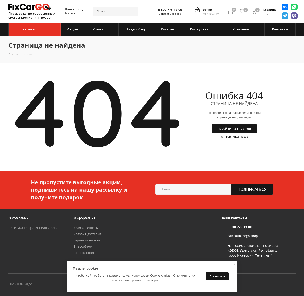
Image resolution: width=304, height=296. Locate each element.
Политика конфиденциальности (32, 228)
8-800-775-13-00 (170, 10)
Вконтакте (50, 284)
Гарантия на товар (88, 240)
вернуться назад (237, 136)
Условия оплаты (86, 228)
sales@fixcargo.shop (243, 236)
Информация (84, 218)
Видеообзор (83, 246)
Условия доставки (87, 234)
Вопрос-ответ (84, 253)
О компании (18, 218)
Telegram (61, 284)
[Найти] (133, 11)
